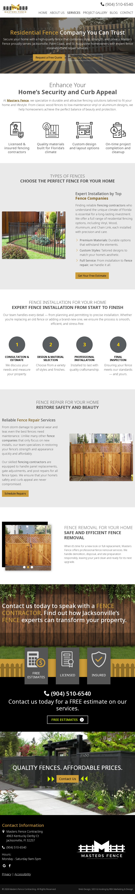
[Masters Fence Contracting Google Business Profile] (4, 866)
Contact (126, 13)
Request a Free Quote (49, 57)
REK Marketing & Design (121, 889)
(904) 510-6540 (119, 4)
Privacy (6, 874)
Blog (114, 13)
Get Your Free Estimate (92, 275)
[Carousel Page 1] (24, 567)
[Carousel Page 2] (28, 567)
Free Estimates (65, 719)
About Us (57, 13)
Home (43, 13)
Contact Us (67, 779)
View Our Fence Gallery (85, 57)
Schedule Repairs (15, 493)
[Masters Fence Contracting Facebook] (9, 866)
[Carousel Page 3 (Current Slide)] (32, 567)
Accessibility (22, 874)
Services (73, 13)
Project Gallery (95, 13)
